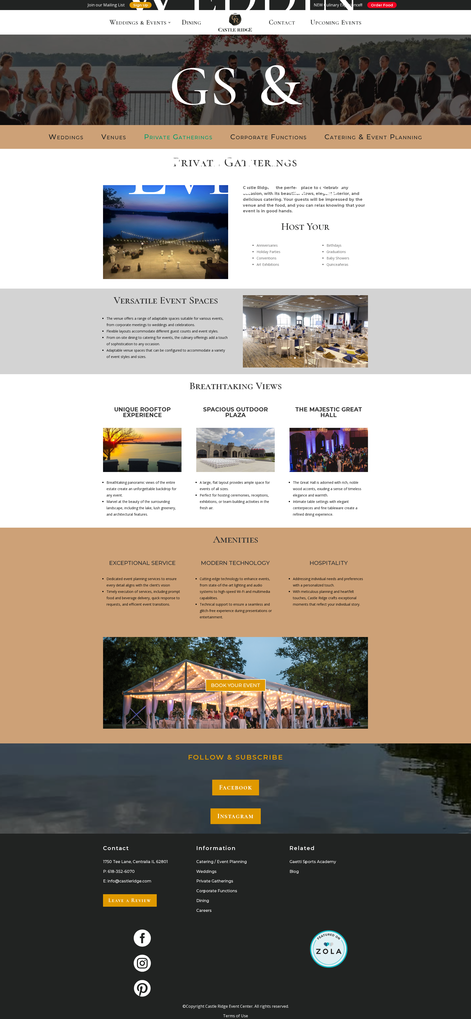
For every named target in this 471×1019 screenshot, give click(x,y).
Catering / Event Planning (221, 861)
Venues (113, 137)
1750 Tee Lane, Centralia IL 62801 (135, 861)
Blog (294, 871)
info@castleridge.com (129, 881)
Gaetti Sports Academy (312, 861)
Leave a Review (129, 900)
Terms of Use (235, 1016)
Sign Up (140, 5)
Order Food (382, 5)
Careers (204, 910)
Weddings (66, 137)
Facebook (235, 787)
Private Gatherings (178, 137)
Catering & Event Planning (373, 137)
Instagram (235, 816)
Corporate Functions (268, 137)
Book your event (235, 694)
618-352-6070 (121, 871)
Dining (202, 900)
